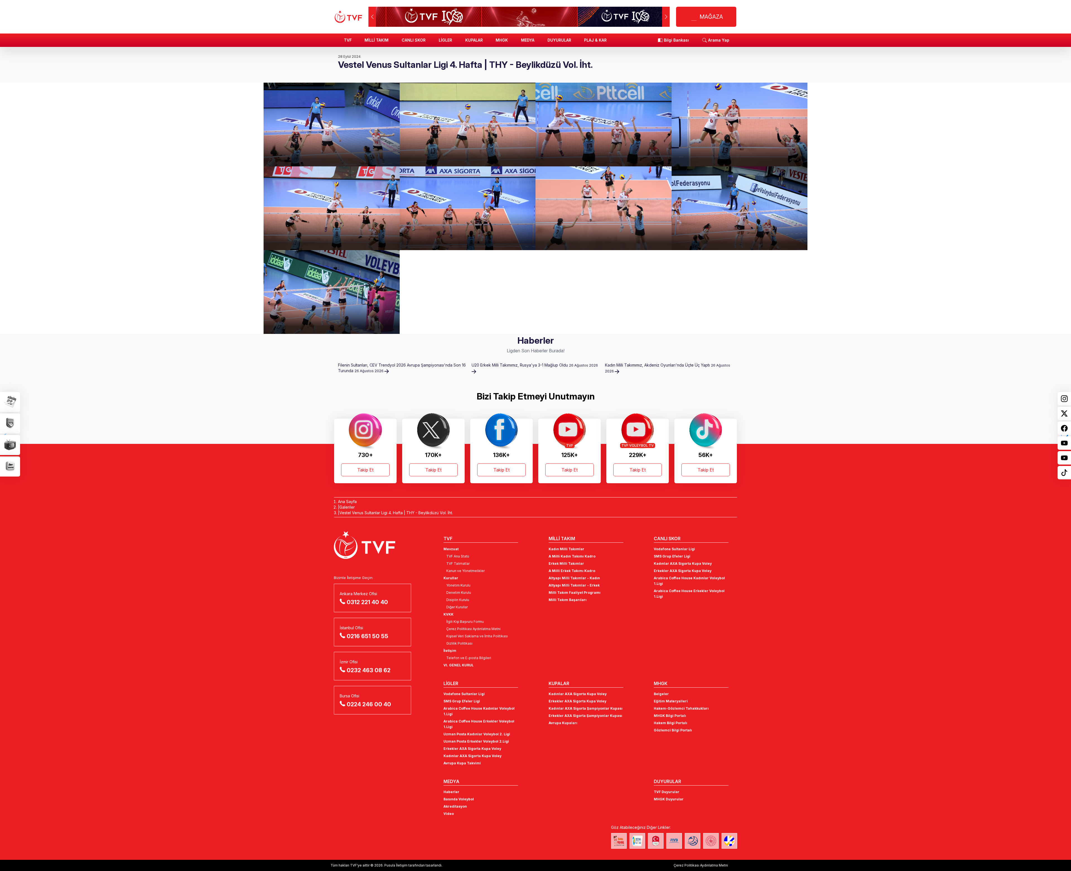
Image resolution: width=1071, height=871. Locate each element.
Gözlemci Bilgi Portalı (673, 730)
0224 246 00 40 (369, 704)
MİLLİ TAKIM (377, 40)
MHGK (502, 40)
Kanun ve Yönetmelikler (465, 571)
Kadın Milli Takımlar (566, 549)
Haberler (451, 792)
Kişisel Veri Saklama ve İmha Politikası (477, 636)
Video (448, 814)
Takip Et (365, 470)
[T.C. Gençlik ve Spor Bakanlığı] (711, 841)
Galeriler (347, 507)
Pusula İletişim (395, 865)
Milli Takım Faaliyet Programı (574, 592)
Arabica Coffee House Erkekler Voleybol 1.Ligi (689, 594)
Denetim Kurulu (458, 592)
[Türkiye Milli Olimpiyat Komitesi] (656, 841)
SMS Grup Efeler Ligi (672, 556)
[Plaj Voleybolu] (637, 841)
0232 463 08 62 (368, 670)
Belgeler (661, 694)
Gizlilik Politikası (459, 643)
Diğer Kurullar (457, 607)
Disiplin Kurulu (457, 600)
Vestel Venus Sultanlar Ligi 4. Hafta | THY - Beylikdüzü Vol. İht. (396, 512)
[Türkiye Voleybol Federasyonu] (348, 17)
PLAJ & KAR (595, 40)
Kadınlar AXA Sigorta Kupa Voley (683, 563)
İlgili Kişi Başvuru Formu (465, 621)
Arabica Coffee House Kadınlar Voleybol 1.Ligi (689, 581)
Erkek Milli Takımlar (566, 563)
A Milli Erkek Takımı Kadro (572, 571)
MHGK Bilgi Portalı (670, 716)
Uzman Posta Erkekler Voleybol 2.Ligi (476, 741)
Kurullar (450, 578)
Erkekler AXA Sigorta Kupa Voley (682, 571)
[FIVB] (674, 841)
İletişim (449, 651)
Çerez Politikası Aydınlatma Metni (473, 629)
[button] (666, 17)
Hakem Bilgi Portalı (670, 723)
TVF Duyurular (666, 792)
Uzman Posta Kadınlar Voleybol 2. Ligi (476, 734)
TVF (348, 40)
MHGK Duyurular (669, 799)
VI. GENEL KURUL (458, 665)
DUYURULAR (559, 40)
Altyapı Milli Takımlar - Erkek (574, 585)
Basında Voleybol (458, 799)
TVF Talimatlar (458, 563)
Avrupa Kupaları (563, 723)
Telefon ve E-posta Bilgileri (468, 658)
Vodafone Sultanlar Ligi (674, 549)
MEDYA (527, 40)
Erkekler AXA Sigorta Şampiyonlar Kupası (585, 716)
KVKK (448, 614)
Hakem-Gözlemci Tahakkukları (681, 708)
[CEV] (729, 841)
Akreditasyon (455, 806)
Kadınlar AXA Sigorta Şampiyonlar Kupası (586, 708)
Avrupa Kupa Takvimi (462, 763)
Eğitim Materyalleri (671, 701)
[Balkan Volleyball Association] (692, 841)
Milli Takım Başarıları (568, 600)
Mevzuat (451, 549)
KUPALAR (474, 40)
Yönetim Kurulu (458, 585)
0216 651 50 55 (367, 636)
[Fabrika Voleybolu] (619, 841)
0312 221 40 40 (367, 602)
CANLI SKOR (414, 40)
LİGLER (445, 40)
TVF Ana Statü (457, 556)
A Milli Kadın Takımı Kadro (572, 556)
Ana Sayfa (347, 501)
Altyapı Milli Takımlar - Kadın (574, 578)
